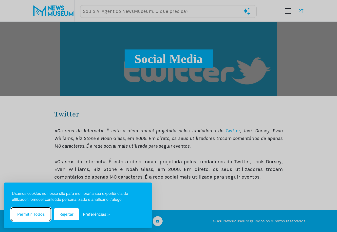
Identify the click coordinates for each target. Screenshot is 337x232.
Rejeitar (66, 214)
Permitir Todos (31, 214)
